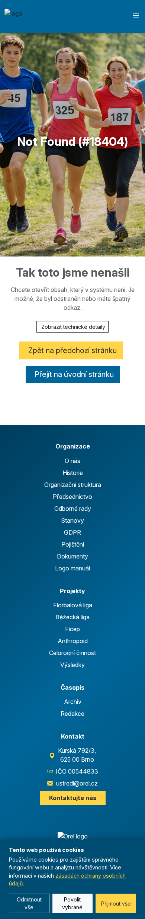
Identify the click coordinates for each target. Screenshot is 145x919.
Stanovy (72, 520)
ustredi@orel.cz (77, 783)
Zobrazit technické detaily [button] (73, 327)
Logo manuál (72, 568)
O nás (72, 461)
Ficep (72, 629)
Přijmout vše (116, 903)
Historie (72, 472)
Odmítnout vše (29, 903)
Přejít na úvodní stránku (74, 374)
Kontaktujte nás (72, 798)
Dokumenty (72, 556)
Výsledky (72, 664)
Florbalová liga (72, 605)
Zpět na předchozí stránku (72, 350)
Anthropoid (73, 641)
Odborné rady (72, 508)
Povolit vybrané (72, 903)
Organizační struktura (72, 484)
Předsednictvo (72, 496)
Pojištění (72, 544)
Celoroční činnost (72, 653)
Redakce (72, 713)
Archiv (72, 701)
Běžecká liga (72, 617)
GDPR (72, 532)
